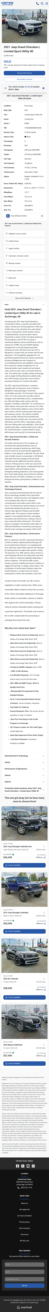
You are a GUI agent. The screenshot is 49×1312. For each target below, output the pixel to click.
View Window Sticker (19, 216)
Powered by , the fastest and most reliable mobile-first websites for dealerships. (24, 1301)
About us (24, 1203)
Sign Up (24, 1285)
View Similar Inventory (24, 79)
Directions (24, 1234)
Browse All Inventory (24, 73)
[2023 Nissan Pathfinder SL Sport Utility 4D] (24, 1021)
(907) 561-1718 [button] (26, 1188)
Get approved (24, 1209)
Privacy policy (24, 1222)
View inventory (24, 1228)
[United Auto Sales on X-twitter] (21, 1166)
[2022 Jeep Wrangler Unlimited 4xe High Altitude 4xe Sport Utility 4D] (24, 823)
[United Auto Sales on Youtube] (27, 1166)
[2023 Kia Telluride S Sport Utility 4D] (24, 955)
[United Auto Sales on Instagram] (32, 1166)
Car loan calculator (24, 1216)
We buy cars (24, 1241)
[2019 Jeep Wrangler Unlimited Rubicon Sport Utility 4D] (24, 889)
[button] (37, 3)
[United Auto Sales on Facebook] (16, 1166)
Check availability (14, 865)
